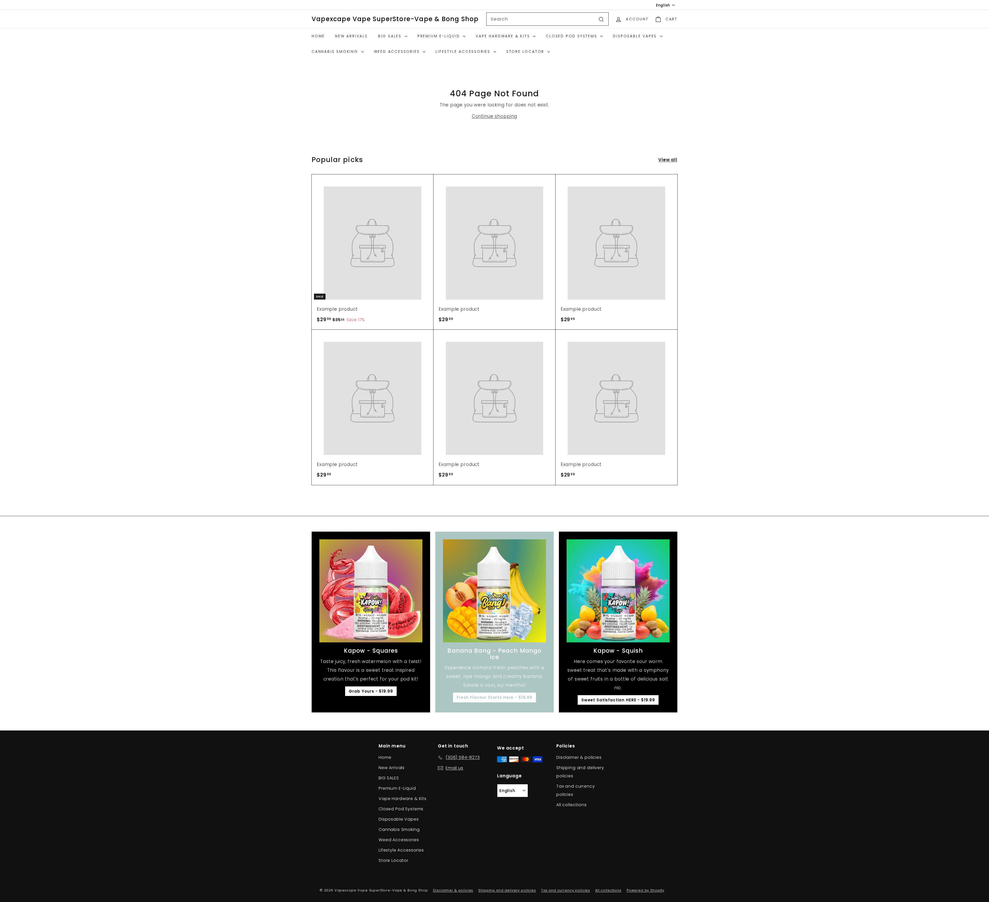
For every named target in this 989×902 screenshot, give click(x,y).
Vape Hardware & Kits (504, 36)
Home (318, 36)
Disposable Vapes (636, 36)
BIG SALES (390, 36)
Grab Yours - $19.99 (371, 691)
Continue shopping (494, 116)
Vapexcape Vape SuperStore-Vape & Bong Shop (395, 19)
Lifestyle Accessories (464, 51)
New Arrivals (351, 36)
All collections (571, 805)
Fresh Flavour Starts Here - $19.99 (494, 697)
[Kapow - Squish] (618, 590)
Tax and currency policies (575, 790)
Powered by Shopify (645, 890)
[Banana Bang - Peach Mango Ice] (494, 590)
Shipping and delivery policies (580, 772)
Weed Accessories (398, 51)
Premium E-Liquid (439, 36)
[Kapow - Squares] (370, 590)
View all (667, 160)
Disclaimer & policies (579, 757)
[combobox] (547, 19)
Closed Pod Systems (572, 36)
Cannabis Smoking (336, 51)
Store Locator (526, 51)
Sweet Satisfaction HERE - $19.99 (618, 700)
